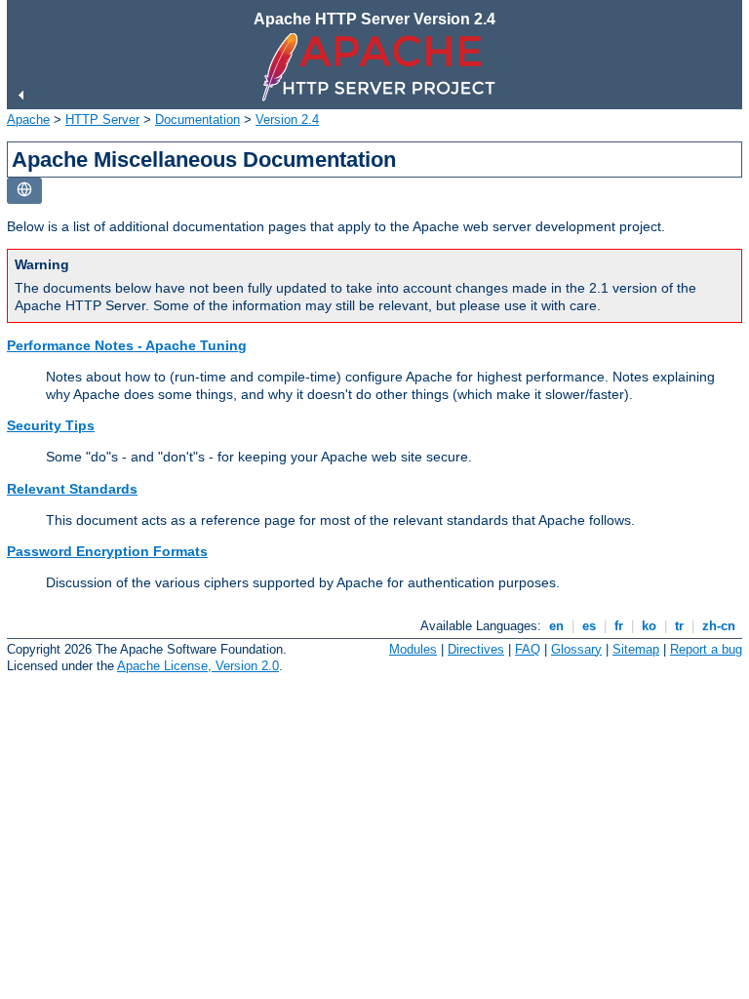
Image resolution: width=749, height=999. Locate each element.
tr (679, 626)
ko (649, 626)
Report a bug (706, 649)
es (589, 626)
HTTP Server (102, 119)
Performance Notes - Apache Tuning (127, 345)
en (556, 626)
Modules (413, 649)
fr (619, 626)
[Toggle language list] (24, 191)
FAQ (527, 649)
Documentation (197, 119)
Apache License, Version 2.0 (198, 666)
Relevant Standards (72, 489)
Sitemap (635, 649)
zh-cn (718, 626)
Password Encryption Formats (107, 551)
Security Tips (51, 425)
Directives (476, 649)
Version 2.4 (287, 119)
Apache (28, 119)
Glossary (576, 649)
